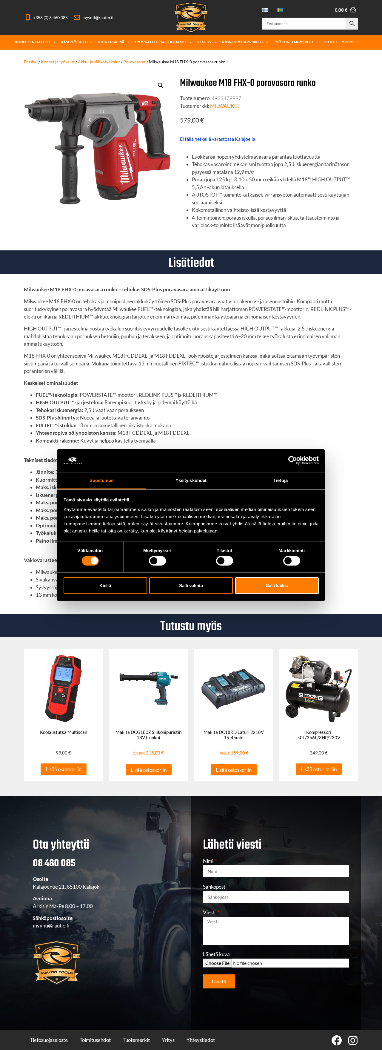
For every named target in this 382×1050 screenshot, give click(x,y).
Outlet (330, 42)
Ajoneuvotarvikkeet (243, 42)
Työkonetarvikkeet (293, 42)
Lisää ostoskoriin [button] (63, 769)
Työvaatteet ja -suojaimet (161, 42)
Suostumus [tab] (102, 480)
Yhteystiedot (201, 1040)
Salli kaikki (277, 585)
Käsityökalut (74, 42)
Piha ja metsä (111, 42)
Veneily (204, 42)
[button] (160, 85)
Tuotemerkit (136, 1040)
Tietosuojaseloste (49, 1040)
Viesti (209, 913)
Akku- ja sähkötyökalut (99, 61)
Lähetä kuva (216, 954)
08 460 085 (54, 863)
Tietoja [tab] (280, 480)
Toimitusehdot (95, 1040)
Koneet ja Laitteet (33, 42)
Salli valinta (191, 585)
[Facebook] (336, 1040)
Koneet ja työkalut (58, 61)
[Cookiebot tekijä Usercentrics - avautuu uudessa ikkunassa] (293, 460)
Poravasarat (134, 61)
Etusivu (31, 61)
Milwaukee (225, 106)
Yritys (348, 42)
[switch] (157, 561)
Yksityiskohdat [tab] (191, 480)
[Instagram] (353, 1040)
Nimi (208, 861)
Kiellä (105, 585)
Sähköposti (215, 887)
